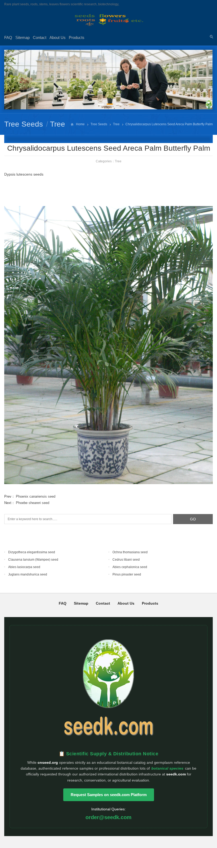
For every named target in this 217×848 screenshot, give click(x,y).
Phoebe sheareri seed (32, 503)
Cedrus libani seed (126, 559)
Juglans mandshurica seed (27, 574)
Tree (57, 124)
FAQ (8, 37)
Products (76, 37)
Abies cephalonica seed (129, 567)
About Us (57, 37)
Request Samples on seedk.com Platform (109, 794)
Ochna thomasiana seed (130, 552)
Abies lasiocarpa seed (24, 567)
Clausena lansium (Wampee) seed (33, 559)
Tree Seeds (23, 124)
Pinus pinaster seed (126, 574)
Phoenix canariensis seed (35, 496)
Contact (39, 37)
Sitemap (22, 37)
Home (80, 124)
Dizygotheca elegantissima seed (31, 552)
